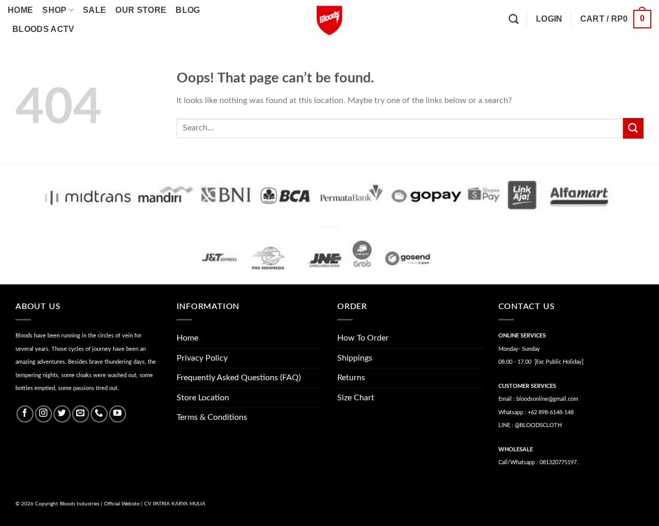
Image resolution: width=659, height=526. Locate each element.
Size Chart (355, 398)
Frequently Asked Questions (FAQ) (239, 378)
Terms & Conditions (212, 417)
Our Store (140, 10)
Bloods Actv (43, 29)
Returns (351, 378)
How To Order (363, 338)
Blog (188, 10)
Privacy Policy (202, 358)
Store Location (203, 398)
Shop (54, 10)
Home (20, 10)
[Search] (513, 19)
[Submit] (633, 128)
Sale (94, 10)
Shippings (354, 358)
